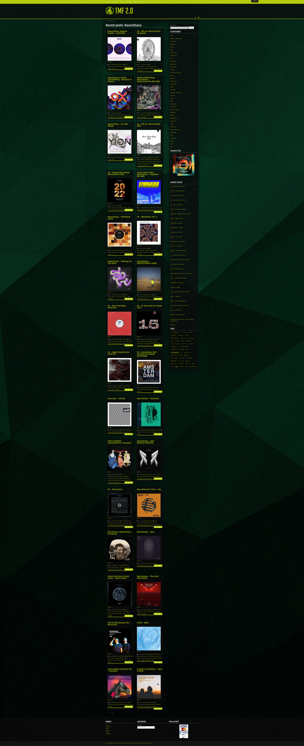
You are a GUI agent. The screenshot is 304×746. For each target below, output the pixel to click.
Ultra (186, 366)
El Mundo (144, 658)
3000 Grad (113, 68)
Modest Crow (116, 387)
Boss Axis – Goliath (116, 398)
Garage (172, 87)
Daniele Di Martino (141, 341)
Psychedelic (173, 132)
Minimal (172, 115)
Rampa (119, 480)
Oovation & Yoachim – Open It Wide (149, 670)
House (115, 157)
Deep (171, 50)
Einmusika (143, 117)
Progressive (173, 126)
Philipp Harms (111, 343)
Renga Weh (147, 525)
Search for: (173, 25)
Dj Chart (145, 298)
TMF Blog (108, 734)
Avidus (117, 341)
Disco (171, 58)
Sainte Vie (141, 163)
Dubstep (172, 70)
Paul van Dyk (181, 358)
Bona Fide (151, 656)
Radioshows (174, 361)
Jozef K (120, 476)
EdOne (116, 476)
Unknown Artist (192, 366)
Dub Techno (173, 67)
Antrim (146, 523)
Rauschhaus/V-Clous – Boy (149, 489)
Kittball (120, 569)
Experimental (173, 81)
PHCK (153, 658)
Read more (128, 68)
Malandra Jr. (153, 66)
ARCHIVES (139, 725)
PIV (112, 254)
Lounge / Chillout (174, 109)
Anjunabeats (173, 335)
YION (112, 159)
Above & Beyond (174, 332)
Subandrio (126, 704)
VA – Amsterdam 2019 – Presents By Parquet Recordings (147, 354)
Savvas (139, 660)
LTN (182, 352)
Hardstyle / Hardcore (175, 92)
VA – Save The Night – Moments (117, 306)
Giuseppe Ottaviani (174, 349)
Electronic (172, 78)
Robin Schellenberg (149, 68)
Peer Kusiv (127, 567)
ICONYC (139, 434)
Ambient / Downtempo (119, 565)
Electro (172, 75)
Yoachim (146, 706)
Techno (139, 66)
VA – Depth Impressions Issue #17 (118, 353)
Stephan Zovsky (126, 66)
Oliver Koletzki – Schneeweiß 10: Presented (119, 442)
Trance (172, 144)
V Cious (152, 525)
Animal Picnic (148, 159)
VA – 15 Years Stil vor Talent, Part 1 (149, 306)
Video (107, 732)
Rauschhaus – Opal (145, 531)
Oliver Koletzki (145, 161)
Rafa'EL (157, 476)
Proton (149, 565)
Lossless (147, 66)
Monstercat (186, 355)
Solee (129, 208)
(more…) (110, 62)
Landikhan (125, 476)
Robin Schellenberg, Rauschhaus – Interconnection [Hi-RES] (148, 79)
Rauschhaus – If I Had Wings (118, 125)
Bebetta (117, 567)
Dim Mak (177, 341)
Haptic (150, 523)
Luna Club (128, 343)
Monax (122, 658)
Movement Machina (150, 704)
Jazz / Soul (173, 107)
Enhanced (173, 343)
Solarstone (187, 363)
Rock (171, 135)
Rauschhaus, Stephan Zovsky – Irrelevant (117, 32)
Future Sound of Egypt (183, 346)
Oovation (157, 704)
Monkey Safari (128, 341)
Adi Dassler (127, 385)
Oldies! (172, 124)
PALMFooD (115, 480)
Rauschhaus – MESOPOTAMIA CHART (147, 262)
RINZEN (151, 389)
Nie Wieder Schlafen (150, 660)
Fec (159, 609)
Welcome (110, 706)
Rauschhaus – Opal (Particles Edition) (145, 442)
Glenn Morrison (126, 611)
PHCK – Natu (143, 622)
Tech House (146, 64)
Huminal (117, 658)
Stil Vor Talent (145, 165)
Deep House (146, 157)
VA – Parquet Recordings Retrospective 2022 (119, 173)
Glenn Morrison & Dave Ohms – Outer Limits (118, 577)
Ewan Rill (179, 343)
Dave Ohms (118, 611)
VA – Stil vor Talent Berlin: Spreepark (149, 32)
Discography (173, 61)
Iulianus (114, 523)
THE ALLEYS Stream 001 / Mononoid (119, 623)
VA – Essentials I (115, 489)
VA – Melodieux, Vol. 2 (147, 216)
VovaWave (113, 209)
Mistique (180, 355)
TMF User (108, 727)
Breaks (172, 47)
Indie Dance (173, 104)
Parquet (122, 209)
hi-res (129, 250)
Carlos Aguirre (149, 250)
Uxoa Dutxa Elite (127, 525)
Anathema (143, 613)
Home (107, 20)
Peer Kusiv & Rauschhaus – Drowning (120, 532)
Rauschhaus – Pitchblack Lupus (119, 217)
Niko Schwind (123, 478)
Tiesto (172, 366)
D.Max (172, 341)
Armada (186, 335)
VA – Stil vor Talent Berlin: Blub (149, 125)
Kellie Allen (111, 252)
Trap (171, 146)
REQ (183, 361)
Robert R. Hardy (174, 363)
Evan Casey (155, 387)
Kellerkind (149, 341)
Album (171, 35)
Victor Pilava (155, 163)
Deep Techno (173, 55)
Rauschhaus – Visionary (148, 398)
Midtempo (172, 112)
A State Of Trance (184, 338)
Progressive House (118, 64)
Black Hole (192, 338)
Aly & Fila (190, 332)
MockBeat (150, 611)
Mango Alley (155, 706)
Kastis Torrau (111, 613)
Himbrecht (139, 611)
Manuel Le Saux (187, 352)
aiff (180, 332)
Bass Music (173, 41)
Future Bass (173, 84)
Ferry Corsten (190, 343)
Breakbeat (116, 339)
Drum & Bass (173, 64)
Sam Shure (147, 163)
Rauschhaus (118, 66)
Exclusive (147, 296)
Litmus (116, 252)
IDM (171, 101)
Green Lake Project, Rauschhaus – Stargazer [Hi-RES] (148, 174)
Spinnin (193, 363)
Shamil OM (120, 704)
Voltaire (139, 254)
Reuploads (187, 360)
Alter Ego (185, 332)
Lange (187, 349)
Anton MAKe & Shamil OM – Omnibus (120, 670)
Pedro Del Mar (189, 358)
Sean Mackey (118, 660)
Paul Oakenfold (174, 358)
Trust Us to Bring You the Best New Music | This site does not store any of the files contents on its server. (129, 743)
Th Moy (115, 525)
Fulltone (149, 658)
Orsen (125, 658)
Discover (182, 341)
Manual (160, 525)
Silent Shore (181, 363)
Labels (107, 728)
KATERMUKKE (121, 117)
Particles (149, 478)
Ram (179, 360)
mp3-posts (173, 121)
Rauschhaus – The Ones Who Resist (148, 577)
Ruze (131, 252)
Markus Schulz (174, 355)
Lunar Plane (116, 478)
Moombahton (173, 118)
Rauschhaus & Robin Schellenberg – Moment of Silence (120, 79)
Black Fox (128, 432)
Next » (112, 712)
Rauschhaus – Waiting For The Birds (120, 262)
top (155, 68)
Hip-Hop (172, 95)
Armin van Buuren (175, 338)
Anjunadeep (180, 335)
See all (173, 325)
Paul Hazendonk (151, 476)
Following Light (174, 346)
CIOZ (160, 339)
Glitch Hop (173, 90)
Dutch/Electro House (175, 72)
